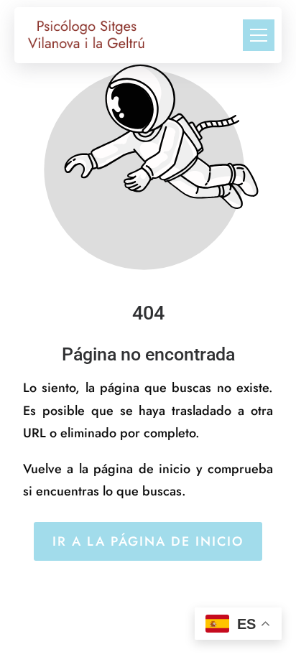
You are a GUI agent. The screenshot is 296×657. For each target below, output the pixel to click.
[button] (258, 35)
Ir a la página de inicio (148, 541)
